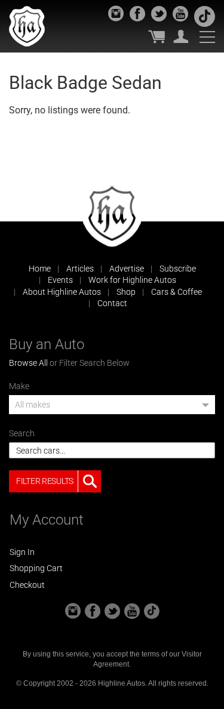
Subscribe (177, 268)
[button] (112, 408)
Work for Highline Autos (132, 280)
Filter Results (44, 481)
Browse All (28, 363)
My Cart (156, 36)
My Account (181, 36)
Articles (80, 268)
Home (40, 268)
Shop (126, 292)
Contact (112, 303)
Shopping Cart (36, 568)
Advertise (126, 268)
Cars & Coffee (176, 292)
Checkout (27, 585)
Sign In (22, 552)
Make (19, 386)
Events (60, 280)
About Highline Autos (62, 292)
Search (22, 433)
